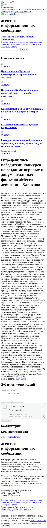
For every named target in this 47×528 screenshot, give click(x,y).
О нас (3, 37)
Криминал (15, 44)
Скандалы (5, 47)
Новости (10, 37)
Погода (14, 47)
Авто (38, 44)
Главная (4, 42)
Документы (20, 37)
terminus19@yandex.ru (10, 495)
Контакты (30, 37)
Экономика (23, 42)
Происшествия (35, 42)
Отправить (6, 420)
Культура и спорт (28, 44)
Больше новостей (8, 151)
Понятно (5, 526)
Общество (5, 44)
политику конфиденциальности (28, 523)
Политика (13, 42)
